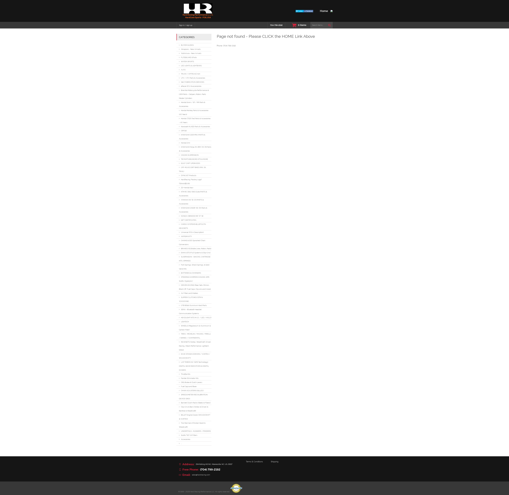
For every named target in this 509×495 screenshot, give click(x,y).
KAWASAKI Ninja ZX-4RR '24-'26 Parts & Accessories (195, 149)
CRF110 (184, 131)
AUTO (183, 70)
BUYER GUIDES (187, 45)
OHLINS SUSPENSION (190, 155)
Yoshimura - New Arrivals (191, 53)
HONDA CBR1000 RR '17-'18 (192, 216)
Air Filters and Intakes (189, 293)
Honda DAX (185, 143)
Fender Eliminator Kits (189, 378)
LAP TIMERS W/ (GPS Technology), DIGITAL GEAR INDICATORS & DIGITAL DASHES (194, 366)
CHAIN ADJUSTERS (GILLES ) (192, 391)
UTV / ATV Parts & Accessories (193, 78)
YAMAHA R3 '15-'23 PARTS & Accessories (191, 202)
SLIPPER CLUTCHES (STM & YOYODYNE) (191, 299)
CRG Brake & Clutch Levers (191, 382)
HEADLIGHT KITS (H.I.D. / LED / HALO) (196, 318)
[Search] (329, 25)
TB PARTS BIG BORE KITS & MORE (194, 159)
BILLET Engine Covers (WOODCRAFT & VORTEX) (194, 417)
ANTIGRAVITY (186, 236)
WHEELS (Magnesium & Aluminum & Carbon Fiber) (195, 328)
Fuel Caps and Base (188, 386)
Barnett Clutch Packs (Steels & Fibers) (195, 403)
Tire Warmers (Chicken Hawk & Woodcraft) (192, 425)
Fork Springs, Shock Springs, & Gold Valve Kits (194, 267)
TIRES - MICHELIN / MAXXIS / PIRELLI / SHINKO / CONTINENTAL (195, 336)
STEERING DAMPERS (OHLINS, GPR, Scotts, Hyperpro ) (194, 279)
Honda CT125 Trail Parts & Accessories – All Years (194, 120)
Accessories (185, 439)
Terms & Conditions (254, 462)
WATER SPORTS (187, 62)
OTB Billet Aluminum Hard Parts (194, 305)
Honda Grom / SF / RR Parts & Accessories (192, 104)
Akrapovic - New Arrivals (191, 49)
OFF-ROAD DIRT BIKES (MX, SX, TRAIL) (192, 169)
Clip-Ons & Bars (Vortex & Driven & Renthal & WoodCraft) (193, 409)
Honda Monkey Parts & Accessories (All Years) (193, 112)
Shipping (274, 462)
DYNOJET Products (188, 175)
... (181, 443)
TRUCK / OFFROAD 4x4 (190, 74)
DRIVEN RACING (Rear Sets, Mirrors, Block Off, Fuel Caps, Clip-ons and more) (195, 287)
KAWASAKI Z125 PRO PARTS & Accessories (192, 137)
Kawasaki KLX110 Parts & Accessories (195, 127)
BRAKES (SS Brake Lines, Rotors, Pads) (196, 249)
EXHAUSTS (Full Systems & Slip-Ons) (195, 253)
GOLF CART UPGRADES (190, 163)
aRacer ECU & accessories (191, 86)
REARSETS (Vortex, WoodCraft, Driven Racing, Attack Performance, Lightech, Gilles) (195, 346)
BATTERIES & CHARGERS (191, 273)
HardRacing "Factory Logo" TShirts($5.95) (190, 182)
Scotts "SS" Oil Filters (189, 435)
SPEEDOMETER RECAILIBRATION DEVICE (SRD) (193, 397)
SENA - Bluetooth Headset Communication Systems (190, 311)
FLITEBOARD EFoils (189, 57)
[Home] (198, 8)
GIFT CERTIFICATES (188, 220)
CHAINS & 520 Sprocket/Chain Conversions (192, 242)
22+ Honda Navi (187, 188)
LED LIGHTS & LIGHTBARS (191, 66)
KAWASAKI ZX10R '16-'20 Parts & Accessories (193, 210)
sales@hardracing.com (201, 475)
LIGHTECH (185, 322)
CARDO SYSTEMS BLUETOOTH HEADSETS (192, 226)
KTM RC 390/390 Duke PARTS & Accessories (193, 194)
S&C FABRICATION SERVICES (192, 82)
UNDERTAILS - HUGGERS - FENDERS (196, 431)
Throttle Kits (185, 374)
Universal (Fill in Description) (192, 232)
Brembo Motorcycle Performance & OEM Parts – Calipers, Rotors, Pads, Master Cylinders (194, 94)
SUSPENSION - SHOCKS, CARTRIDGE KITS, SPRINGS (194, 259)
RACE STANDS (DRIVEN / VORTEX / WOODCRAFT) (194, 356)
